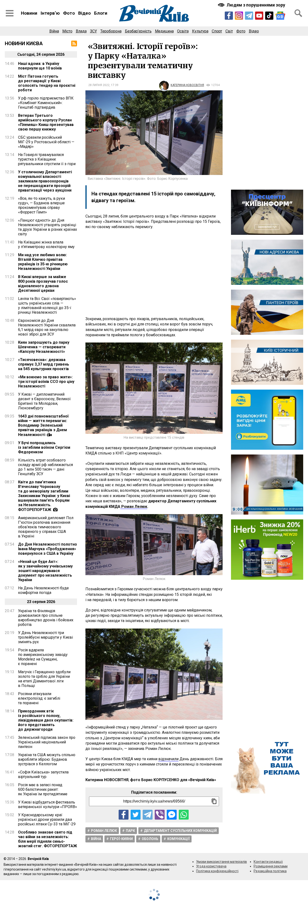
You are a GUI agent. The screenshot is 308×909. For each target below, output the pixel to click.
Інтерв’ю (50, 13)
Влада (81, 31)
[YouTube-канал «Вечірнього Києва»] (259, 16)
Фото (69, 13)
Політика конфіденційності (217, 871)
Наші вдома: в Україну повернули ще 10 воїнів (40, 65)
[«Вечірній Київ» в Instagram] (239, 16)
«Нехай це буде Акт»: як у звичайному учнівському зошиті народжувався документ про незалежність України (45, 570)
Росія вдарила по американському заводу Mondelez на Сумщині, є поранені (43, 657)
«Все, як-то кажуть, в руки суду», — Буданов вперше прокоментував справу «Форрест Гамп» (41, 205)
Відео (84, 13)
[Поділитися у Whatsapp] (184, 815)
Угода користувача (211, 866)
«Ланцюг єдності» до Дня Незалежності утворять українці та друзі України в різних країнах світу (47, 227)
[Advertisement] (154, 273)
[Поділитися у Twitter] (136, 815)
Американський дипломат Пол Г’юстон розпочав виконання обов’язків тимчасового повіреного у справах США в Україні (45, 527)
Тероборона (111, 31)
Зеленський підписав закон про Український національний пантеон (46, 742)
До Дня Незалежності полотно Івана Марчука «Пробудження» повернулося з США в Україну (47, 549)
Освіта (183, 31)
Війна (54, 31)
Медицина (164, 31)
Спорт (217, 31)
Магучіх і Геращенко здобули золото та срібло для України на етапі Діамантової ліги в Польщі (44, 679)
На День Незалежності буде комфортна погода (43, 590)
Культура (200, 31)
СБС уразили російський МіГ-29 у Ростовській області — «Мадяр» (46, 142)
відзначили (168, 759)
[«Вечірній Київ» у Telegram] (249, 16)
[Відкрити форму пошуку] (298, 13)
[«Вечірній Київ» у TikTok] (269, 16)
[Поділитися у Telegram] (148, 815)
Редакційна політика (270, 871)
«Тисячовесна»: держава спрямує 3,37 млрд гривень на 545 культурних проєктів (43, 364)
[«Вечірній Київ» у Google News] (280, 16)
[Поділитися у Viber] (160, 815)
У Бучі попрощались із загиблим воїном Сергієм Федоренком (44, 447)
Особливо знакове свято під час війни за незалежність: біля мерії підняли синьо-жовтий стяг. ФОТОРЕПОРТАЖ (47, 839)
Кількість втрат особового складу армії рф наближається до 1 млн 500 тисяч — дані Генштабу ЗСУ (45, 467)
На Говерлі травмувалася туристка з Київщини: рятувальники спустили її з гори (47, 159)
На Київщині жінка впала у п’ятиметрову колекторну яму (46, 244)
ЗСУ (93, 31)
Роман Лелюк (104, 831)
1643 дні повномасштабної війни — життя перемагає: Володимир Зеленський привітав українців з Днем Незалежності (43, 425)
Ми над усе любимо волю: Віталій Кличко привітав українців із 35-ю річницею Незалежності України (43, 262)
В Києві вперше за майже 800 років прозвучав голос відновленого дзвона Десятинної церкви (43, 283)
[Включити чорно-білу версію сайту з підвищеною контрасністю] (252, 5)
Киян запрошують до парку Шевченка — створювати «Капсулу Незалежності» (43, 347)
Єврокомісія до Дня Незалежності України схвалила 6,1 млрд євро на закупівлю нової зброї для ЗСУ (47, 327)
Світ (229, 31)
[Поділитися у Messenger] (172, 815)
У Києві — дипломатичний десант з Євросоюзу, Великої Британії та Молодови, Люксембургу (44, 401)
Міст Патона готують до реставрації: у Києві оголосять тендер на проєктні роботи (46, 83)
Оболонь (150, 839)
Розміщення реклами (271, 866)
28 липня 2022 (98, 85)
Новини (29, 13)
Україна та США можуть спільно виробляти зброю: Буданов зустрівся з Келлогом (46, 759)
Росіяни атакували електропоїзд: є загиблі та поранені (39, 698)
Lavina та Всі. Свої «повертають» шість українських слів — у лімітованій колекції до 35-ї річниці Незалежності (47, 305)
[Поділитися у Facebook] (123, 815)
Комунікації (178, 839)
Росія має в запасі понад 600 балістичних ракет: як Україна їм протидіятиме (42, 789)
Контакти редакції (268, 862)
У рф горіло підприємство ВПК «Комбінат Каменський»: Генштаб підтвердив (46, 103)
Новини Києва (24, 43)
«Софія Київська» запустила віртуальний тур (43, 774)
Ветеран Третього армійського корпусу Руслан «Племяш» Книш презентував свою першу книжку (46, 122)
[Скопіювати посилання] (214, 801)
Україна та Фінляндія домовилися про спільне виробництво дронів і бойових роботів (45, 618)
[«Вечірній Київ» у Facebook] (229, 16)
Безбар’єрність (138, 31)
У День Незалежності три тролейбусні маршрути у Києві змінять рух (45, 637)
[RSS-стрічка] (74, 43)
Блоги (100, 13)
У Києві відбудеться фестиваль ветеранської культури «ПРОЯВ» (47, 804)
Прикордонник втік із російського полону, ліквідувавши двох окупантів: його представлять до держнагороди (45, 720)
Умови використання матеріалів (221, 862)
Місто (67, 31)
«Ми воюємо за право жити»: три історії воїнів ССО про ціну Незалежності (46, 381)
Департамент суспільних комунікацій (180, 831)
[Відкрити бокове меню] (9, 13)
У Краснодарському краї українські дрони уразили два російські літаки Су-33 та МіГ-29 (47, 819)
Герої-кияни (121, 839)
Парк (130, 831)
